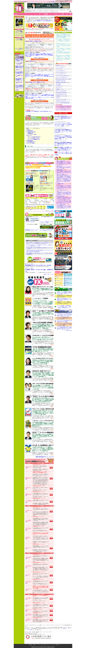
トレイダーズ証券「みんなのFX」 (19, 63)
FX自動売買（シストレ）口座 (61, 95)
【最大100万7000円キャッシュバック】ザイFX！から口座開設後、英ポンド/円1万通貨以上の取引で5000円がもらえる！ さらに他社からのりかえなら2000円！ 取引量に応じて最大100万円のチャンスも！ (64, 186)
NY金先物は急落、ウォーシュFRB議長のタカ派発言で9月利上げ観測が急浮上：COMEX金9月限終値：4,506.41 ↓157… (64, 296)
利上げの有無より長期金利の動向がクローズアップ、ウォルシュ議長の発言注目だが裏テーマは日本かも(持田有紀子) (64, 318)
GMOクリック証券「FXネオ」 (19, 60)
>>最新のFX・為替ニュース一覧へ (48, 274)
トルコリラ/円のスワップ (60, 70)
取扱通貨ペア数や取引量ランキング (62, 82)
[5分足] (29, 208)
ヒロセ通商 (28, 511)
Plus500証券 (28, 574)
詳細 (26, 468)
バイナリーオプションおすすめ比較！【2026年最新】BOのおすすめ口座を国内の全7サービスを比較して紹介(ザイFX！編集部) (64, 321)
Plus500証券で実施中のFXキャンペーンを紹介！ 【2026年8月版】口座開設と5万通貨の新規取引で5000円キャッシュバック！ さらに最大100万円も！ (43, 424)
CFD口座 (57, 97)
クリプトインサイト (55, 643)
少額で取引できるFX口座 (60, 80)
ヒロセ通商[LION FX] (30, 182)
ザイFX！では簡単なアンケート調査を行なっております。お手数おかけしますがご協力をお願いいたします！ (39, 246)
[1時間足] (41, 208)
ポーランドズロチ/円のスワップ (62, 77)
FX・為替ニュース (59, 85)
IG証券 (17, 89)
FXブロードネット (28, 547)
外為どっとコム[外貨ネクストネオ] (46, 182)
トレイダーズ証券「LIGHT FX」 (19, 73)
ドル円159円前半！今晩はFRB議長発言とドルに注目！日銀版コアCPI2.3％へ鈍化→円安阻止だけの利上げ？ (42, 314)
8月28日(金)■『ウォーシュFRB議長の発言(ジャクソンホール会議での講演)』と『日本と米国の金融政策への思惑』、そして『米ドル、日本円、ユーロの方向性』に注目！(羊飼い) (64, 315)
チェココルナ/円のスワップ (61, 73)
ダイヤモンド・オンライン (37, 643)
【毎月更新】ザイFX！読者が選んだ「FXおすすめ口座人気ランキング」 (39, 111)
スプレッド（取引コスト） (61, 67)
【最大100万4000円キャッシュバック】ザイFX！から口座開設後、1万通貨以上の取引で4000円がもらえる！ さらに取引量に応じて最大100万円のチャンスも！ (64, 171)
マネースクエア (29, 589)
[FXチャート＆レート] (50, 207)
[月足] (44, 206)
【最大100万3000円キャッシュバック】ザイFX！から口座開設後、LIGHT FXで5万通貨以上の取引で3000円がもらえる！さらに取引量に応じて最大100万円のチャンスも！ (64, 206)
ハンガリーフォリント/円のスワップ (62, 75)
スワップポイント (59, 68)
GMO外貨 (28, 488)
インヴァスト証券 (28, 566)
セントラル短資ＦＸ (51, 210)
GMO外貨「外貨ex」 (44, 172)
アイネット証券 (29, 598)
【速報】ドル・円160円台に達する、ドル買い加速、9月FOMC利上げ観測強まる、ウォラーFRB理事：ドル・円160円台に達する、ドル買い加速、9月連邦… (64, 299)
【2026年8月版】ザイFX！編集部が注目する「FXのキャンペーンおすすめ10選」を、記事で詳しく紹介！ (63, 59)
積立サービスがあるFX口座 (61, 90)
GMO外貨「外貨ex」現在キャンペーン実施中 (38, 164)
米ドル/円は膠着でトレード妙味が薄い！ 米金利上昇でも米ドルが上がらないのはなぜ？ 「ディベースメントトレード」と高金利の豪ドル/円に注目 (42, 387)
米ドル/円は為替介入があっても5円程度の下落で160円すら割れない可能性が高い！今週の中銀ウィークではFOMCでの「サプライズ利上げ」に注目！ (42, 436)
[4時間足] (44, 208)
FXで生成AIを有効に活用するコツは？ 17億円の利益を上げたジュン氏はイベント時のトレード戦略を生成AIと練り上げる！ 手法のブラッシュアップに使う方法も (43, 412)
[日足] (38, 206)
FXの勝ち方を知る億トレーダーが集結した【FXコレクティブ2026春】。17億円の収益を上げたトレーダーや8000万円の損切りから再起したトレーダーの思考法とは (43, 448)
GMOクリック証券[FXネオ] (31, 172)
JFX (28, 537)
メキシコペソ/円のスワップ (61, 72)
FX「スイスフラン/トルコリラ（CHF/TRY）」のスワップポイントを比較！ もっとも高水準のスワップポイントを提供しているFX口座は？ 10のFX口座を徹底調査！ (43, 302)
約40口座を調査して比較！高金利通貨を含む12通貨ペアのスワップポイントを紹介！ (39, 248)
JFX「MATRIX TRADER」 (18, 79)
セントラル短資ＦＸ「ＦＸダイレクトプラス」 (19, 86)
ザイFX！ (60, 643)
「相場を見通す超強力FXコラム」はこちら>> (44, 456)
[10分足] (32, 208)
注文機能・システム (59, 89)
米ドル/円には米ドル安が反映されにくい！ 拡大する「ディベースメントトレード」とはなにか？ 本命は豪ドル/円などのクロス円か (42, 338)
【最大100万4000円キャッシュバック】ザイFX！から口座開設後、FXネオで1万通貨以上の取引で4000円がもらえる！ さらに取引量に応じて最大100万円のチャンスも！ (64, 163)
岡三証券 (29, 610)
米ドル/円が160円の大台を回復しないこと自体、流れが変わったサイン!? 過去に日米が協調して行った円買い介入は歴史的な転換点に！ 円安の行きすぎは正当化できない (43, 399)
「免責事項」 (65, 630)
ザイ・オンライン (49, 643)
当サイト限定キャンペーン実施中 (19, 31)
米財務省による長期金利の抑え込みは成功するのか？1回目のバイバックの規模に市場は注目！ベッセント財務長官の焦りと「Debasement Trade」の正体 (42, 362)
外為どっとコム (29, 478)
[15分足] (35, 208)
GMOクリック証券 (28, 467)
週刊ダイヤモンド (44, 643)
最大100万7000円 (19, 18)
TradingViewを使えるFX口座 (61, 92)
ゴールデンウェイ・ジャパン (29, 529)
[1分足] (26, 208)
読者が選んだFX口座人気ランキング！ (63, 101)
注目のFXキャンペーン (60, 65)
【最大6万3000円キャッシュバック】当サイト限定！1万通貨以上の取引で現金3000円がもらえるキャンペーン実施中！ (64, 167)
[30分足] (38, 208)
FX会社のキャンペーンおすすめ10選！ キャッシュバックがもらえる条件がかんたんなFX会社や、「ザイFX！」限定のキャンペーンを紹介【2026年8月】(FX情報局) (64, 324)
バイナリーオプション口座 (61, 99)
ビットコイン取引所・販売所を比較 (62, 102)
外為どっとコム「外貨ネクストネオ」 (19, 67)
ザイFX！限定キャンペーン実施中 (19, 39)
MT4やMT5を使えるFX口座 (61, 94)
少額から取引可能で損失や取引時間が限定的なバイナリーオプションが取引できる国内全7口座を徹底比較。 (39, 251)
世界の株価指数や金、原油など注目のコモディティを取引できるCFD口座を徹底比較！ (39, 254)
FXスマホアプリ (59, 87)
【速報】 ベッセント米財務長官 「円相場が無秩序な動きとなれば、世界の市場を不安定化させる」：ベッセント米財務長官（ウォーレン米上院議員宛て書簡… (64, 293)
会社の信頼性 (58, 84)
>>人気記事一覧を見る (68, 330)
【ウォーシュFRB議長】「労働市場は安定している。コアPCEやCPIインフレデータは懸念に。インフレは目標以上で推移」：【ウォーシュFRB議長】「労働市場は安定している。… (64, 306)
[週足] (41, 206)
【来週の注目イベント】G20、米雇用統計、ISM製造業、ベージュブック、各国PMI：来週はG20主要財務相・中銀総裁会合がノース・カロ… (64, 303)
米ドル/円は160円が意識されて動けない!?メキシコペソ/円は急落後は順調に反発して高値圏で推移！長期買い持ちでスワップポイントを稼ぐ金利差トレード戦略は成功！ (43, 326)
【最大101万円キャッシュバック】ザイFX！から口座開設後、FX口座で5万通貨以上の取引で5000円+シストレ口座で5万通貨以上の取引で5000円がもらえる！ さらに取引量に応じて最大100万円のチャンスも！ (64, 193)
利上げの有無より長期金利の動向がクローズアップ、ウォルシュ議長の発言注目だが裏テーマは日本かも (42, 290)
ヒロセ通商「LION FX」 (19, 76)
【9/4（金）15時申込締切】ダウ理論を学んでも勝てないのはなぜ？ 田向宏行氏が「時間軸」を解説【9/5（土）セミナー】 (43, 350)
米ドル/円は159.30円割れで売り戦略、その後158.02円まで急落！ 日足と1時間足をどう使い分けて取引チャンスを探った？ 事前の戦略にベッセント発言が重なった (43, 374)
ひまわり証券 (29, 614)
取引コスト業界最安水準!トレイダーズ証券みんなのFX (19, 49)
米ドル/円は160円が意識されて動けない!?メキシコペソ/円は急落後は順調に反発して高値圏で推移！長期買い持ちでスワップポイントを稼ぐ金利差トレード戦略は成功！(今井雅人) (64, 328)
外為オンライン (29, 494)
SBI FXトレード (19, 69)
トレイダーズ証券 (28, 520)
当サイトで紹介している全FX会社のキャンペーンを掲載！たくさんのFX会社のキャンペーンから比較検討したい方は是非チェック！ (39, 243)
